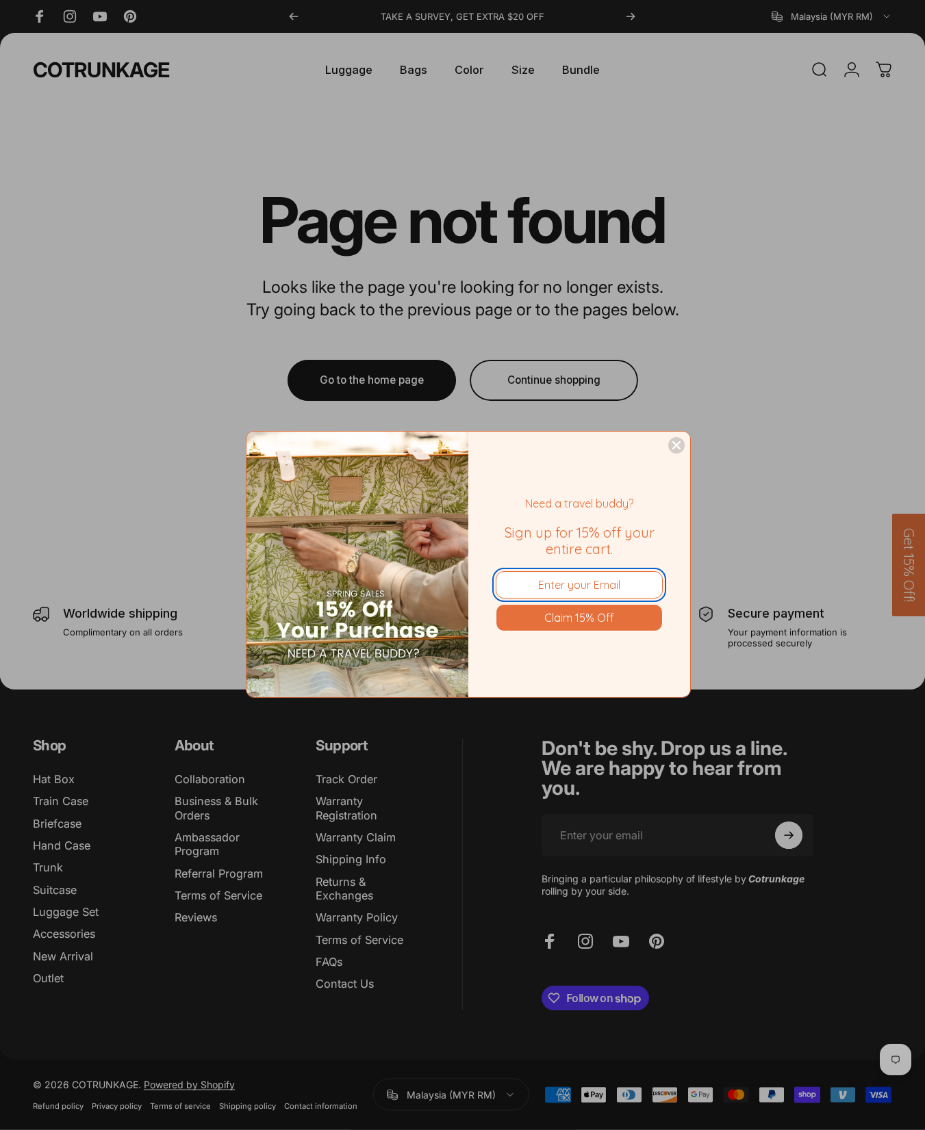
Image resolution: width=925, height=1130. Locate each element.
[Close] (676, 445)
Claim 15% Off (579, 618)
